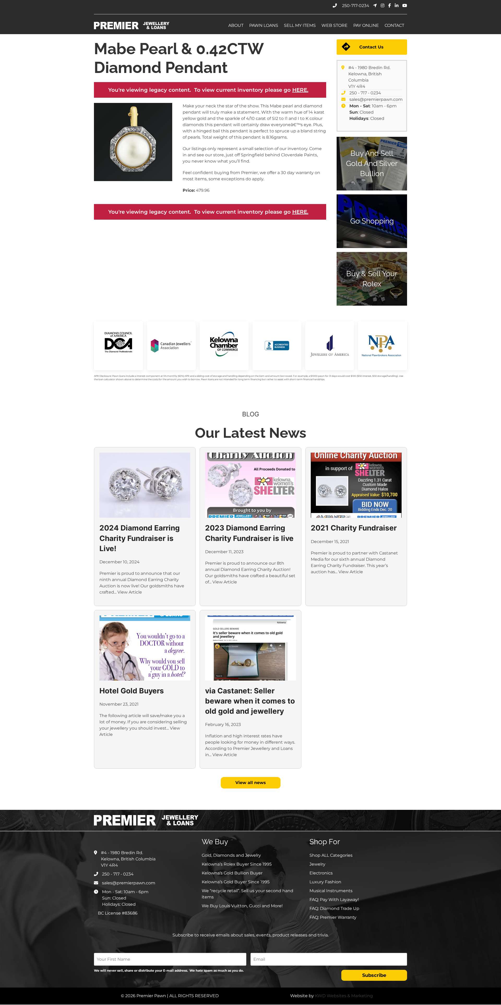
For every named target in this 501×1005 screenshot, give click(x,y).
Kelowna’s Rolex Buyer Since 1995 (237, 864)
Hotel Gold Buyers (131, 690)
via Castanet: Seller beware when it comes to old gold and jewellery (250, 701)
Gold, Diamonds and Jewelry (231, 855)
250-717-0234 (355, 5)
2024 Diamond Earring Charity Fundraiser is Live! (139, 538)
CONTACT (394, 25)
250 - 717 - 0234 (365, 92)
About (235, 25)
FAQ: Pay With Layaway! (334, 899)
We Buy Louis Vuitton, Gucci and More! (242, 905)
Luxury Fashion (325, 881)
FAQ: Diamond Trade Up (334, 908)
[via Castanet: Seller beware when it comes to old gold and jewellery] (250, 648)
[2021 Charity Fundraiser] (356, 485)
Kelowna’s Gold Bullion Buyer (232, 873)
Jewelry (317, 864)
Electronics (321, 873)
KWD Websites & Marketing (344, 995)
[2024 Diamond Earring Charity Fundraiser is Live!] (144, 485)
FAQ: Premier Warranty (332, 917)
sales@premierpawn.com (376, 99)
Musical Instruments (331, 890)
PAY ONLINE (366, 25)
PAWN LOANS (263, 25)
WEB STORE (334, 25)
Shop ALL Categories (331, 855)
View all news (250, 782)
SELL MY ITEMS (300, 25)
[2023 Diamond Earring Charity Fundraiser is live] (250, 485)
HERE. (300, 90)
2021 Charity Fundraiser (354, 527)
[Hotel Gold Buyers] (144, 648)
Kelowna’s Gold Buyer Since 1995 (236, 881)
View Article (129, 592)
